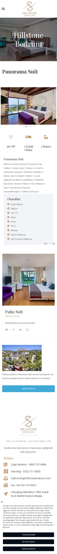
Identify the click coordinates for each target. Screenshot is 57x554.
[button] (4, 106)
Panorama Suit (20, 71)
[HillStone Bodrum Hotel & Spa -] (29, 8)
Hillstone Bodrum (12, 316)
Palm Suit (14, 311)
